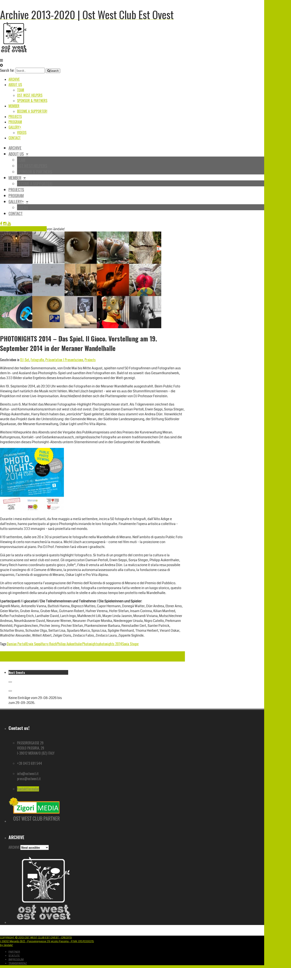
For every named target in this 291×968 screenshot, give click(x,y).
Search (54, 70)
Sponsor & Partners (32, 100)
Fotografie (37, 359)
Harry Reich (49, 643)
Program (15, 121)
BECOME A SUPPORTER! (32, 111)
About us (15, 84)
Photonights (90, 643)
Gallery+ (15, 127)
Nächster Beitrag (11, 653)
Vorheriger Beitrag (12, 659)
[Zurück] (10, 682)
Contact (15, 137)
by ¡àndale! (6, 945)
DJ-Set (24, 359)
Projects (15, 116)
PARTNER (14, 952)
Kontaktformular (28, 788)
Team (20, 89)
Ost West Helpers (29, 95)
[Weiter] (10, 691)
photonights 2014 (110, 643)
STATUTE (14, 956)
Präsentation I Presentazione (64, 359)
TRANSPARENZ (18, 963)
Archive (14, 79)
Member (14, 105)
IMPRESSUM (16, 959)
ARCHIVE (14, 847)
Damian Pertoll (16, 643)
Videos (21, 132)
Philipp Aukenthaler (69, 643)
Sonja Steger (130, 643)
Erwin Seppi (33, 643)
